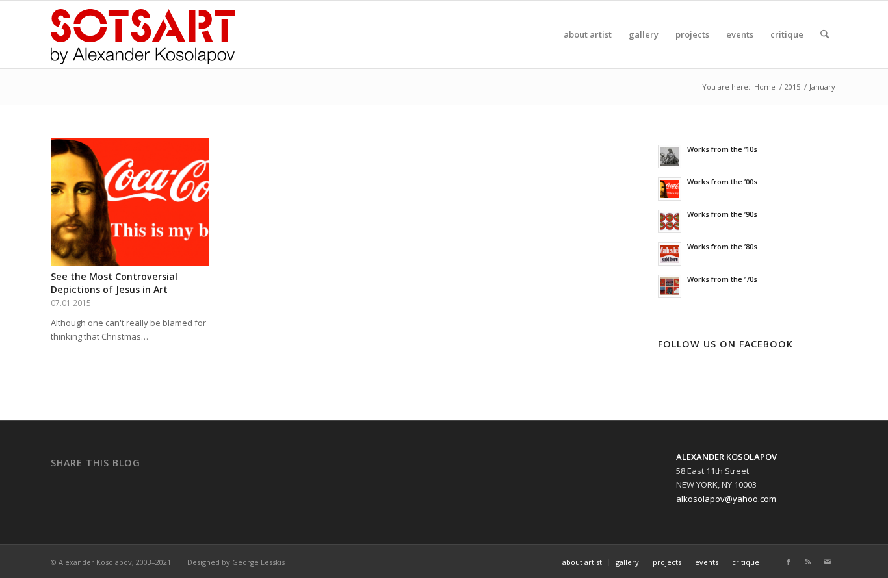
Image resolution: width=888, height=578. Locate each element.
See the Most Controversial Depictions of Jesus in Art (114, 282)
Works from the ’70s (722, 279)
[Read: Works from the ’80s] (669, 254)
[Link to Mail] (827, 562)
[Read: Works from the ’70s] (669, 286)
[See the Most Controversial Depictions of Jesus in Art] (130, 202)
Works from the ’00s (722, 181)
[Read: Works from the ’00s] (669, 189)
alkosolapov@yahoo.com (726, 499)
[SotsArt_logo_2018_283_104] (143, 34)
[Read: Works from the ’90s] (669, 221)
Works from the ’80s (722, 246)
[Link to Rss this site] (808, 562)
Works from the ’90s (722, 214)
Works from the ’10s (722, 149)
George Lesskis (258, 562)
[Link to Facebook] (788, 562)
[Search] (824, 34)
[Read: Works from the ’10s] (669, 156)
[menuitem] (587, 34)
